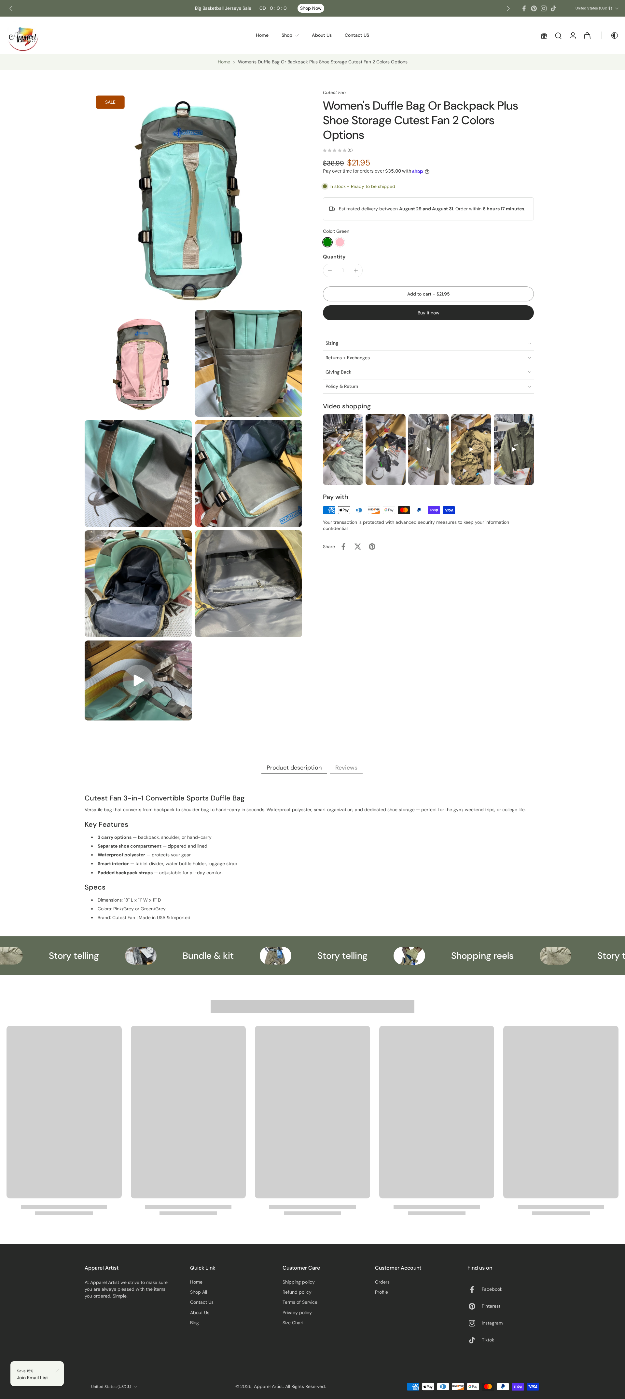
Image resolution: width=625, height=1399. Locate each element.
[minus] (329, 270)
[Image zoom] (193, 198)
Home (224, 62)
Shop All (198, 1292)
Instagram (492, 1323)
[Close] (56, 1371)
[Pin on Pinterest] (372, 546)
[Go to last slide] (11, 8)
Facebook (492, 1289)
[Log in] (572, 35)
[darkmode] (610, 35)
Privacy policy (297, 1312)
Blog (194, 1323)
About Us (199, 1312)
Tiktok (488, 1340)
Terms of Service (300, 1302)
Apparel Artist (268, 1386)
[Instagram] (544, 8)
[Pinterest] (534, 8)
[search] (558, 35)
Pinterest (491, 1306)
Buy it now (428, 313)
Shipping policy (299, 1282)
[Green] (327, 242)
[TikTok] (553, 8)
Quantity (334, 256)
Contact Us (202, 1302)
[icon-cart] (587, 35)
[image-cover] (138, 680)
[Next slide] (508, 8)
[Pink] (339, 242)
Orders (382, 1282)
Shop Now (311, 8)
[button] (428, 293)
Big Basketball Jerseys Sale (241, 8)
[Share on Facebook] (343, 546)
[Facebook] (524, 8)
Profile (381, 1292)
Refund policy (297, 1292)
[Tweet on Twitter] (358, 546)
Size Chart (293, 1323)
